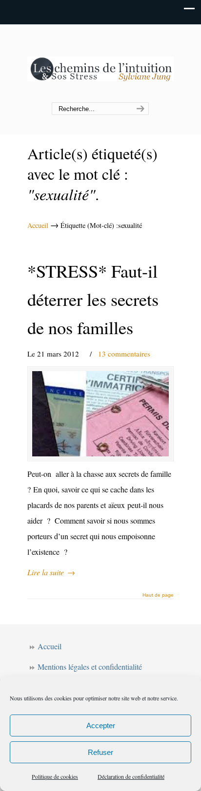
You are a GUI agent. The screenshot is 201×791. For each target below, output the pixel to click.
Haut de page (158, 595)
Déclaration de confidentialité (131, 776)
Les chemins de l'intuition (100, 63)
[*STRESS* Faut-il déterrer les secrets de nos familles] (100, 413)
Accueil (37, 225)
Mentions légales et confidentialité (90, 666)
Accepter (100, 725)
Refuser (100, 752)
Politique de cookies (55, 776)
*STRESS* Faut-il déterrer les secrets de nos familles (93, 299)
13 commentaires (124, 353)
